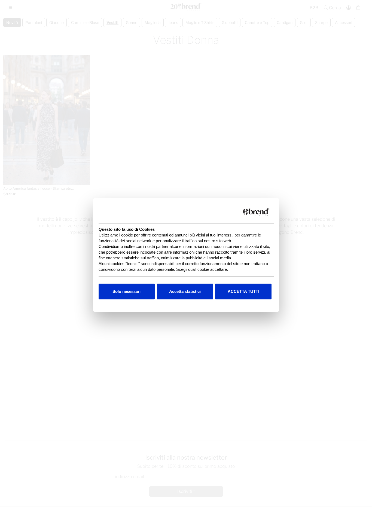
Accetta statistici (185, 291)
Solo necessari (126, 291)
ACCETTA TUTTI (243, 291)
